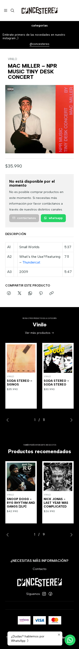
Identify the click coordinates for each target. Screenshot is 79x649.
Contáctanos (26, 218)
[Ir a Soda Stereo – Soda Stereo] (58, 358)
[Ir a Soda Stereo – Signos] (21, 358)
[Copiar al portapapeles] (51, 293)
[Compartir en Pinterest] (41, 293)
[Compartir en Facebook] (9, 293)
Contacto (40, 569)
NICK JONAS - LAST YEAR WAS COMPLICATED (56, 502)
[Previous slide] (8, 420)
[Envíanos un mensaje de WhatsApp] (70, 640)
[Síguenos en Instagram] (44, 594)
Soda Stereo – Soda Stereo (56, 382)
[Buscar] (12, 10)
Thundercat (31, 262)
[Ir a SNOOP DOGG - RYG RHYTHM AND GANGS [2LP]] (21, 477)
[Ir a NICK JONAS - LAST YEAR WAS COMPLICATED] (58, 477)
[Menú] (6, 10)
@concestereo (39, 44)
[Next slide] (70, 420)
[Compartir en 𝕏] (19, 293)
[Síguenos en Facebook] (50, 594)
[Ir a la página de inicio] (39, 10)
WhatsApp (56, 218)
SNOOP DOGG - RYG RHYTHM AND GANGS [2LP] (21, 502)
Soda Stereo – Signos (19, 382)
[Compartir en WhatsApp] (30, 293)
